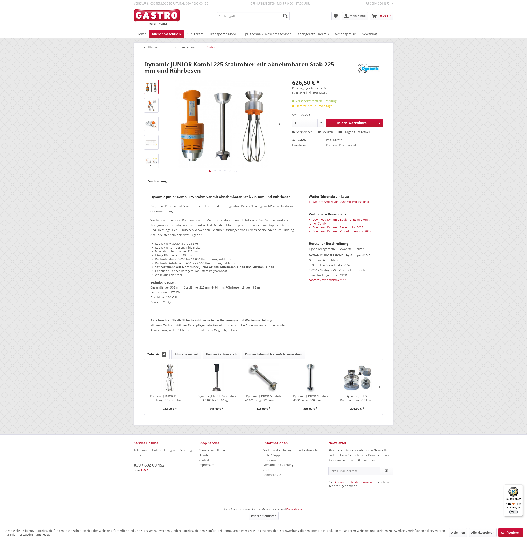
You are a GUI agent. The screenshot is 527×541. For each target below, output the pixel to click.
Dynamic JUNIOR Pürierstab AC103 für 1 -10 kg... (217, 398)
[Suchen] (285, 16)
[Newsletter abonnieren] (386, 471)
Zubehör (156, 354)
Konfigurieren (510, 532)
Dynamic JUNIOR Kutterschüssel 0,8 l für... (357, 398)
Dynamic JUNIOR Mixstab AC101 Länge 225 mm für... (263, 398)
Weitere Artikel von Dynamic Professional (340, 202)
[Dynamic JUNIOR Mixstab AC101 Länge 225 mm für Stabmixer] (263, 377)
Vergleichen (304, 132)
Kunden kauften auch (221, 354)
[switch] (513, 512)
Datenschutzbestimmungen (353, 482)
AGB (266, 470)
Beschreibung (157, 181)
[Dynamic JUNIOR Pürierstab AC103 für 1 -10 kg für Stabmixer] (216, 377)
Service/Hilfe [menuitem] (379, 3)
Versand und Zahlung (278, 465)
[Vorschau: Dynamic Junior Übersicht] (151, 161)
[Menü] (520, 486)
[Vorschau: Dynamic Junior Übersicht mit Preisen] (151, 142)
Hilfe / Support (274, 455)
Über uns (270, 460)
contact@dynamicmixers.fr (327, 280)
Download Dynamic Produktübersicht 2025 (341, 231)
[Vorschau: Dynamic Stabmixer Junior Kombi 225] (151, 87)
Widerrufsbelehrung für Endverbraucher (292, 450)
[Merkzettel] (335, 16)
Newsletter (206, 455)
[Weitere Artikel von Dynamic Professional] (368, 68)
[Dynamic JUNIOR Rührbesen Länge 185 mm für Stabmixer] (169, 377)
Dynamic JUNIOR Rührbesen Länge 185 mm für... (169, 398)
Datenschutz (272, 475)
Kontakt (204, 460)
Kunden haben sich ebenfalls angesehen (273, 354)
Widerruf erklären (263, 516)
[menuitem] (253, 16)
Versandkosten (294, 509)
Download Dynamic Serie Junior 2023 (337, 227)
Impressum (206, 465)
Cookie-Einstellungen (213, 450)
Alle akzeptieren (482, 532)
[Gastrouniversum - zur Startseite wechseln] (157, 17)
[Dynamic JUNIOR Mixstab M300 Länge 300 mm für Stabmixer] (310, 377)
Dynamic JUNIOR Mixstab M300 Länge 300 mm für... (310, 398)
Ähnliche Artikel (186, 354)
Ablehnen (458, 532)
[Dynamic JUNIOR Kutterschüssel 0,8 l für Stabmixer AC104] (357, 377)
